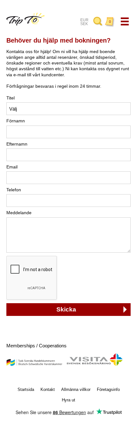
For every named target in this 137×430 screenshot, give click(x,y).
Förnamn (15, 120)
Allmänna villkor (75, 389)
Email (12, 166)
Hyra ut (68, 400)
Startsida (26, 389)
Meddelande (19, 212)
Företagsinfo (108, 389)
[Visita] (94, 364)
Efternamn (16, 144)
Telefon (13, 189)
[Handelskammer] (34, 364)
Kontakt (47, 389)
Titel (10, 97)
